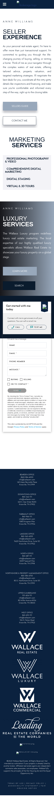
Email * (13, 353)
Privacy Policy (19, 427)
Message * (14, 369)
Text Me (38, 327)
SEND (16, 390)
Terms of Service (35, 427)
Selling (27, 379)
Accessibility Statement (23, 786)
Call (17, 327)
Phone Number (17, 361)
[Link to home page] (27, 4)
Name (12, 345)
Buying (14, 379)
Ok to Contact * (20, 384)
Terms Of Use (16, 783)
